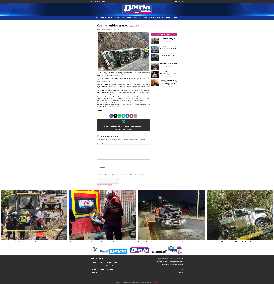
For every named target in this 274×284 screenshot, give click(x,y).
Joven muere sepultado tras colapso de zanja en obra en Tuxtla (20, 242)
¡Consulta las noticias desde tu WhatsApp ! (123, 126)
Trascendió (152, 17)
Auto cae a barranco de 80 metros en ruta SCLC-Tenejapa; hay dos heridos (229, 242)
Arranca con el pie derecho (168, 55)
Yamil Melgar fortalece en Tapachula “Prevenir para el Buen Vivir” (168, 73)
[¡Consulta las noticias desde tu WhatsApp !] (123, 122)
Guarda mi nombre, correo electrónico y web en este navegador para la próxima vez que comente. (121, 175)
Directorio (180, 269)
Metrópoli (110, 17)
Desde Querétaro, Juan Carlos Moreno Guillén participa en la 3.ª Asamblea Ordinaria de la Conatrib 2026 (168, 82)
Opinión (145, 17)
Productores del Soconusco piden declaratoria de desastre (168, 64)
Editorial (97, 17)
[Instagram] (173, 1)
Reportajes (169, 17)
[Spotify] (179, 1)
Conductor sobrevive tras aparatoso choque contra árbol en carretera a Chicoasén (163, 242)
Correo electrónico (102, 167)
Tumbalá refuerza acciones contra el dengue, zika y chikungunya (168, 47)
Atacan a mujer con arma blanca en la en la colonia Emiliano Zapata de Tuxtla (93, 242)
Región (117, 17)
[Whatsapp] (182, 1)
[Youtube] (176, 1)
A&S (140, 17)
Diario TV (176, 17)
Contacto (180, 272)
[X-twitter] (170, 1)
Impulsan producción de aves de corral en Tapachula (168, 39)
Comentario (100, 143)
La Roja (123, 17)
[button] (111, 116)
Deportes (129, 17)
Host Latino (157, 282)
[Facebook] (166, 1)
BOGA (135, 17)
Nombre (99, 161)
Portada (103, 17)
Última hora (160, 17)
